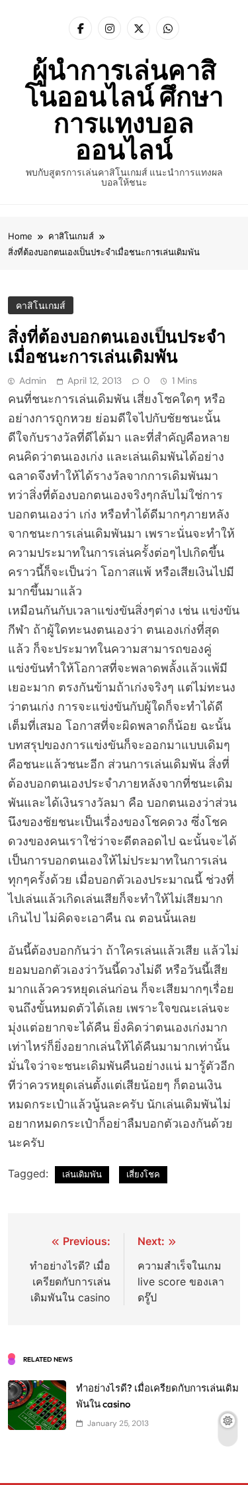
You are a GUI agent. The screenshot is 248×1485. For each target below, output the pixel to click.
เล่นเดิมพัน (82, 1174)
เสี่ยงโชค (143, 1174)
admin (32, 380)
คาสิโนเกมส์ (40, 306)
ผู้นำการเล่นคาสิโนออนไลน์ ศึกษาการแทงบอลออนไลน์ (124, 109)
